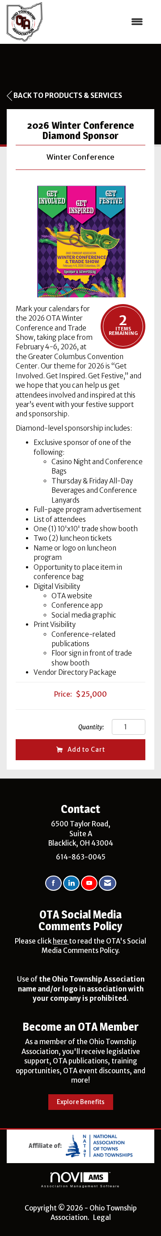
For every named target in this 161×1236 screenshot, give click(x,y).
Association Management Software (80, 1186)
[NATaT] (99, 1145)
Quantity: (91, 727)
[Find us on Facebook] (53, 883)
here (61, 941)
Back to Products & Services (67, 95)
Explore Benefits (81, 1102)
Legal (102, 1217)
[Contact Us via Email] (107, 883)
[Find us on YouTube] (89, 883)
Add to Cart (86, 749)
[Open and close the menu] (97, 22)
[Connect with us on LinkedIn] (71, 883)
